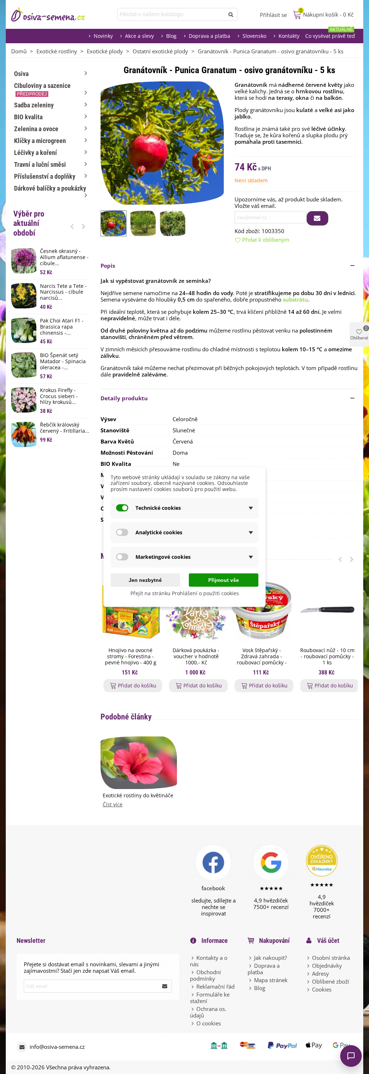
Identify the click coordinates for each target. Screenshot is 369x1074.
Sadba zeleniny (34, 105)
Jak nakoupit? (270, 957)
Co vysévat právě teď (330, 34)
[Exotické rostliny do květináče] (139, 762)
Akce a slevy (139, 35)
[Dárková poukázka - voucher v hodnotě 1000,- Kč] (196, 610)
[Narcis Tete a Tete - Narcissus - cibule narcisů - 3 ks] (23, 295)
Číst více (113, 805)
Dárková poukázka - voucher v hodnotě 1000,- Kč (196, 656)
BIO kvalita (28, 117)
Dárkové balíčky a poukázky (50, 188)
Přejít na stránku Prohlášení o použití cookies (184, 592)
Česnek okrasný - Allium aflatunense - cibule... (64, 257)
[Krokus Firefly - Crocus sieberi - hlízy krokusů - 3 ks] (23, 400)
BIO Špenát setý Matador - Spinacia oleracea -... (63, 361)
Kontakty (289, 35)
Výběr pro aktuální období (28, 223)
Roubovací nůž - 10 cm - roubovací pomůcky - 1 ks (327, 656)
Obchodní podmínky (205, 975)
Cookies (322, 989)
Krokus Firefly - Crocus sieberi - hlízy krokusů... (59, 396)
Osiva (21, 73)
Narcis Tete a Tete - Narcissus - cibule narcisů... (63, 292)
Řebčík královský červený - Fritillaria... (64, 428)
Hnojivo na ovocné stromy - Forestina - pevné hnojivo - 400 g (130, 656)
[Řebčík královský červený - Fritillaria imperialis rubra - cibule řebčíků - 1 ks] (23, 434)
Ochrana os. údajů (208, 1012)
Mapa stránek (271, 980)
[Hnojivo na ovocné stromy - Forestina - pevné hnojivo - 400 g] (130, 610)
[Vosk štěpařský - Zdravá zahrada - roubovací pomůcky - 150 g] (262, 610)
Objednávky (327, 965)
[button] (72, 226)
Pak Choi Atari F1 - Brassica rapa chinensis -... (62, 327)
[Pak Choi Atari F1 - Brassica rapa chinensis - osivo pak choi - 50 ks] (23, 330)
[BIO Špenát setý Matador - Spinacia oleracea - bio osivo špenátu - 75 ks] (23, 365)
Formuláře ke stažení (210, 997)
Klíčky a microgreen (40, 140)
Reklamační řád (215, 986)
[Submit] (165, 986)
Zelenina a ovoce (36, 129)
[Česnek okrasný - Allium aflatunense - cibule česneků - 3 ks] (23, 260)
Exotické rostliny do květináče (138, 796)
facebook (213, 888)
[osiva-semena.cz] (54, 14)
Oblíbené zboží (330, 981)
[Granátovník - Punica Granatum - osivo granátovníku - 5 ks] (162, 142)
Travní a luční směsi (40, 164)
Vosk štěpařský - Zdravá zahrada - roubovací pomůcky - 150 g (262, 659)
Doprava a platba (209, 35)
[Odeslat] (231, 14)
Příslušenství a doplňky (44, 176)
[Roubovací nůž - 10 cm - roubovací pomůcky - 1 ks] (327, 610)
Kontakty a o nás (208, 961)
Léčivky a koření (35, 152)
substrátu (295, 299)
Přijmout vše (223, 580)
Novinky (103, 35)
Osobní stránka (331, 957)
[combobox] (171, 14)
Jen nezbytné (145, 580)
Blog (171, 35)
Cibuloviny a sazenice (42, 89)
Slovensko (254, 35)
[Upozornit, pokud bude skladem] (317, 218)
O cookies (208, 1023)
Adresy (320, 973)
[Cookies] (309, 989)
